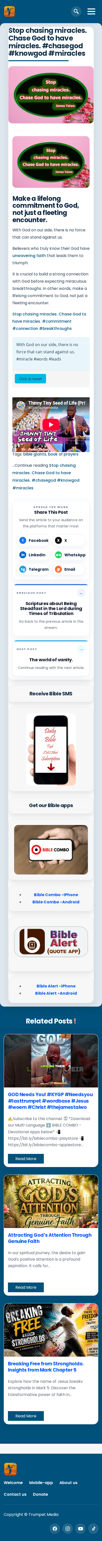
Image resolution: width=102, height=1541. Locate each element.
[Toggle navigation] (91, 11)
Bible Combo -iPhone (56, 895)
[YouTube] (80, 1529)
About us (68, 1483)
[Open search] (76, 11)
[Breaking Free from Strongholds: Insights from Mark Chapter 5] (51, 1330)
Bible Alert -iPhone (56, 986)
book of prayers (63, 454)
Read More (25, 1159)
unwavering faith (29, 255)
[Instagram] (68, 1529)
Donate (40, 1494)
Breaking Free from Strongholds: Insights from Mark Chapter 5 (45, 1367)
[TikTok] (93, 1529)
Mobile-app (41, 1483)
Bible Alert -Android (56, 993)
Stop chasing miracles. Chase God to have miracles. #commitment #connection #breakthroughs (49, 321)
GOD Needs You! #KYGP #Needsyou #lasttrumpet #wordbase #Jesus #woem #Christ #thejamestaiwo (50, 1101)
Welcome (13, 1483)
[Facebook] (55, 1529)
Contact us (15, 1494)
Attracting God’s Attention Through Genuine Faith (49, 1238)
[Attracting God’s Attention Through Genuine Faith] (51, 1201)
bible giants (34, 454)
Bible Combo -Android (55, 902)
